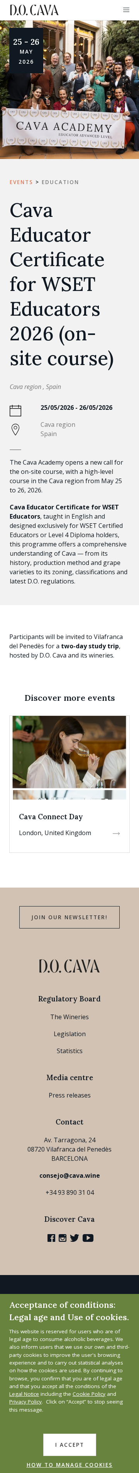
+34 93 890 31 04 (70, 1192)
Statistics (70, 1051)
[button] (126, 10)
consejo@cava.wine (69, 1175)
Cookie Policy (89, 1393)
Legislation (70, 1034)
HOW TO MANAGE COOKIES (70, 1464)
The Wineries (69, 1017)
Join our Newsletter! (69, 917)
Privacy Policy (25, 1401)
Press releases (70, 1095)
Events (21, 182)
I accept (69, 1444)
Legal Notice (24, 1393)
